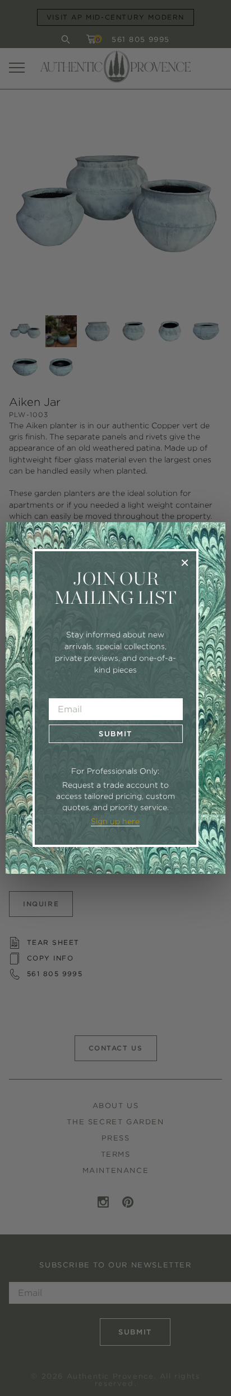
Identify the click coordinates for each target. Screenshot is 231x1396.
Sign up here (115, 821)
